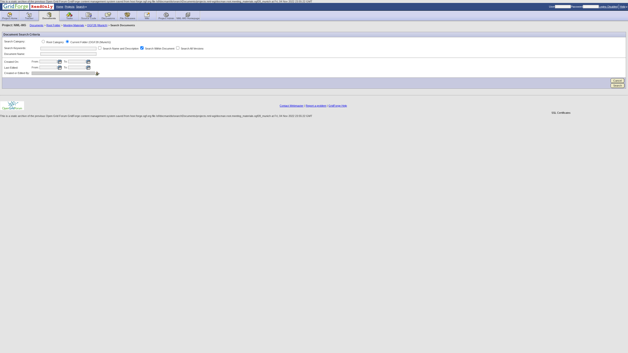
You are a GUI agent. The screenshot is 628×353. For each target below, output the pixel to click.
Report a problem (316, 105)
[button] (561, 104)
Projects (70, 6)
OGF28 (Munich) (97, 25)
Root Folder (53, 25)
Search (80, 6)
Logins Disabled (608, 6)
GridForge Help (337, 105)
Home (59, 6)
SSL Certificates (561, 112)
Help (622, 6)
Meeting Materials (73, 25)
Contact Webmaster (291, 105)
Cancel (617, 80)
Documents (36, 25)
